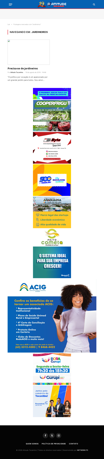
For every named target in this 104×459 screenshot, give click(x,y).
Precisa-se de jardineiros (23, 68)
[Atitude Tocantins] (52, 4)
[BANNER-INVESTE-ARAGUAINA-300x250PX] (52, 227)
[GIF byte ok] (52, 163)
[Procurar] (93, 4)
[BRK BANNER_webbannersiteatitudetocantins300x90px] (52, 99)
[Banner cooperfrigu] (52, 131)
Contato (73, 444)
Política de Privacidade (54, 444)
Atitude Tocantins (16, 72)
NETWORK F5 (82, 450)
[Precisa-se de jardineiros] (29, 52)
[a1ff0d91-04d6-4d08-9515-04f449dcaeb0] (52, 416)
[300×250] (52, 195)
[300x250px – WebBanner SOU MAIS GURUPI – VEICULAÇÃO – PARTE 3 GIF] (52, 384)
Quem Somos (32, 444)
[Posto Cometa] (52, 245)
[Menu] (10, 4)
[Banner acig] (52, 352)
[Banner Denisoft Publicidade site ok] (52, 277)
